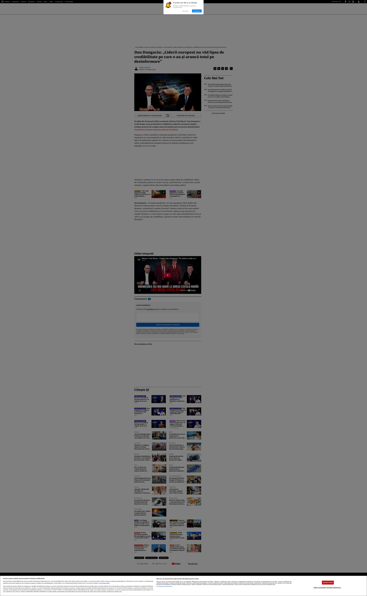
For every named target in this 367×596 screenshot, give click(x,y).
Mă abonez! (197, 11)
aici (43, 589)
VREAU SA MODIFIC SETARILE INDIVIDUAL (327, 587)
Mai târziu (185, 11)
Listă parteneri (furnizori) (164, 586)
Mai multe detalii (104, 583)
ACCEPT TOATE (328, 582)
